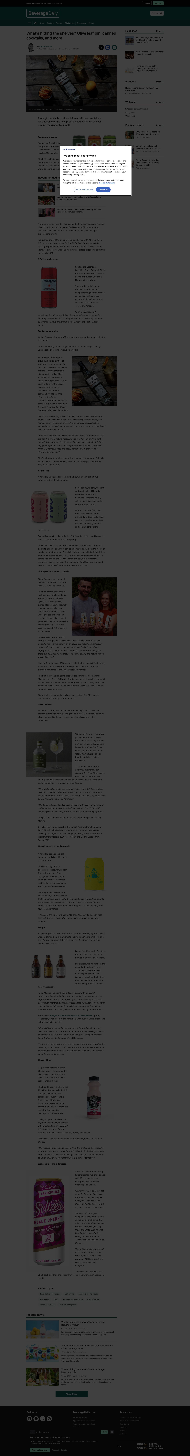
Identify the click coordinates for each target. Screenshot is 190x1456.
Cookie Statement (107, 183)
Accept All (103, 190)
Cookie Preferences (84, 190)
